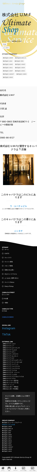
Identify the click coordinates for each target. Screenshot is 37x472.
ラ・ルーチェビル (18, 206)
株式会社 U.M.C (20, 71)
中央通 (5, 298)
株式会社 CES (19, 61)
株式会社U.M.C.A (20, 58)
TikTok (6, 334)
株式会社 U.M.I (7, 61)
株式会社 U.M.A (20, 67)
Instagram (9, 328)
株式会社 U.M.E (8, 64)
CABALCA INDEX (8, 317)
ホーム (4, 41)
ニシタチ (6, 48)
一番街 (5, 303)
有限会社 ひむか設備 (8, 424)
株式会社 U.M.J (8, 67)
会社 (9, 41)
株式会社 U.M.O (20, 64)
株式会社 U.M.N (21, 74)
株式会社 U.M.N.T (8, 74)
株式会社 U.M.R (8, 58)
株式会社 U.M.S (8, 77)
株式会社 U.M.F (8, 71)
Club (4, 44)
